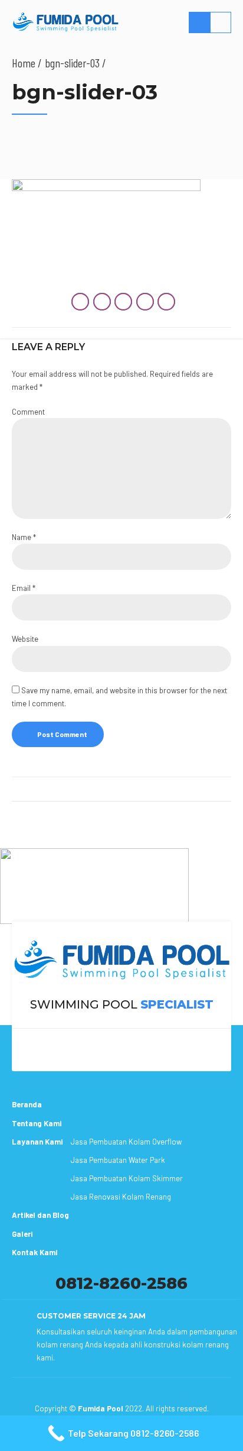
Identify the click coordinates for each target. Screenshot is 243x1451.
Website (25, 639)
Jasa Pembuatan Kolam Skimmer (127, 1178)
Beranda (27, 1104)
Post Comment (62, 734)
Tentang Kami (36, 1123)
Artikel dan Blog (40, 1215)
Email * (23, 588)
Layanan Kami (37, 1141)
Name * (24, 537)
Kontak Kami (34, 1252)
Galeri (22, 1234)
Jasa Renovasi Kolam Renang (121, 1196)
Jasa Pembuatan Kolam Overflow (126, 1141)
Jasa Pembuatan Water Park (118, 1160)
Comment (28, 411)
